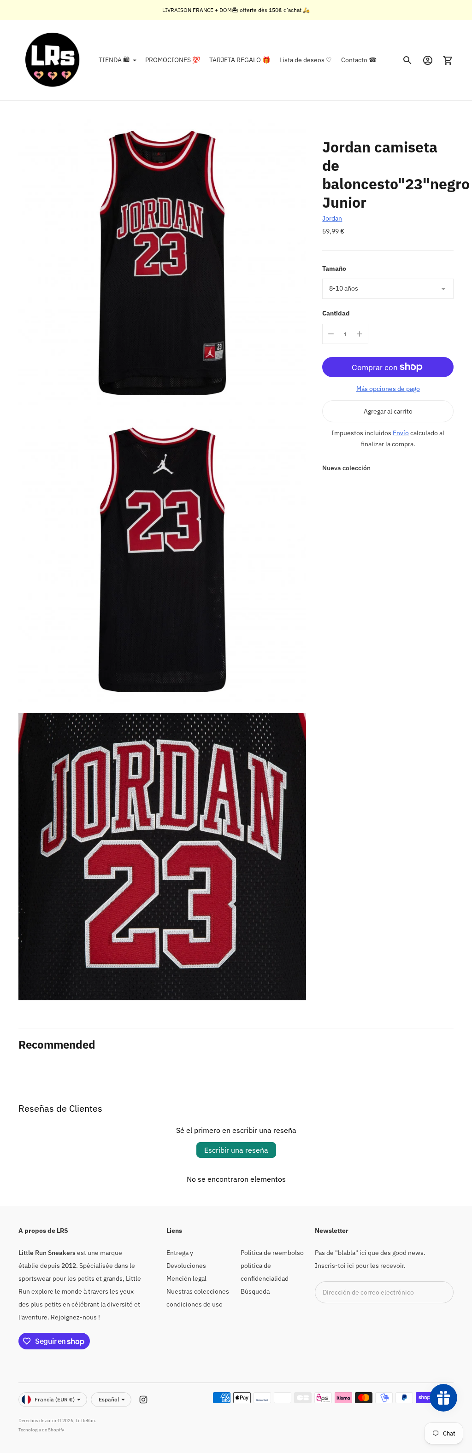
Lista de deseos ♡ (305, 60)
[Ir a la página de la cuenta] (428, 60)
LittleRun (85, 1421)
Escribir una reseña (236, 1150)
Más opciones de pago (388, 389)
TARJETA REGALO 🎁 (239, 60)
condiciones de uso (194, 1304)
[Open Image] (162, 263)
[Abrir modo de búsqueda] (407, 60)
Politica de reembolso (272, 1253)
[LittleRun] (53, 60)
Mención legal (186, 1278)
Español (109, 1399)
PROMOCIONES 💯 (172, 60)
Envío (401, 433)
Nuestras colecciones (197, 1291)
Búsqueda (255, 1291)
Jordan (332, 218)
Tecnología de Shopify (41, 1430)
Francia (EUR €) (55, 1399)
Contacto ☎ (359, 60)
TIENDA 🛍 (114, 60)
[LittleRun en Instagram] (143, 1399)
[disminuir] (331, 334)
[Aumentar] (359, 334)
